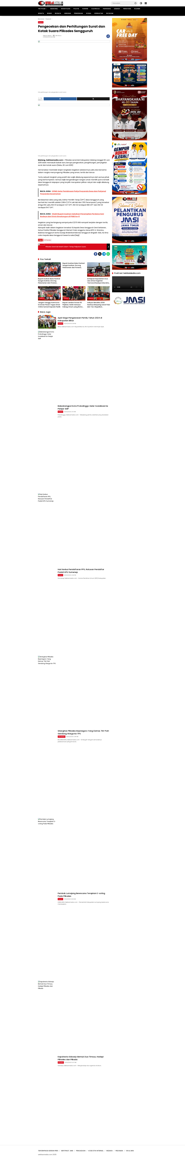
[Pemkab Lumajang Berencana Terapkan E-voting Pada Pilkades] (47, 898)
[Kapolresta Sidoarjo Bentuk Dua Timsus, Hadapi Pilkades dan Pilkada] (47, 1061)
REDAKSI (109, 1151)
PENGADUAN (80, 1151)
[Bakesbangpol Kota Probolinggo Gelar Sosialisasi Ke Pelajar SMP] (47, 411)
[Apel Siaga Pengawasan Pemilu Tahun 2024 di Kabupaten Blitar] (47, 322)
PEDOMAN (119, 1151)
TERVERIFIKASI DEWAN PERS (48, 1151)
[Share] (60, 98)
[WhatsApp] (108, 254)
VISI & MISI (130, 1151)
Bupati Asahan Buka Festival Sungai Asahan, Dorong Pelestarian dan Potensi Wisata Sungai (49, 281)
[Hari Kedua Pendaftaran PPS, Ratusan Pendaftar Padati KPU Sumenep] (47, 573)
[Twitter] (100, 254)
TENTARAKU (61, 736)
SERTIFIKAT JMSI (67, 1151)
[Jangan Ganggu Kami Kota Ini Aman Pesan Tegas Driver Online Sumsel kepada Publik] (49, 293)
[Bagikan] (108, 36)
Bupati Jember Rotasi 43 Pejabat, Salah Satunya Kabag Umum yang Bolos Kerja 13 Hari (72, 305)
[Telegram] (104, 254)
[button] (135, 3)
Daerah (41, 22)
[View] (93, 98)
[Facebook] (95, 254)
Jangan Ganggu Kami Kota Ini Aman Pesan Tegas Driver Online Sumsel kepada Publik (49, 305)
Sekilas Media (47, 35)
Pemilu (48, 240)
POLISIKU (60, 1062)
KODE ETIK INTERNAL (95, 1151)
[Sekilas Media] (50, 3)
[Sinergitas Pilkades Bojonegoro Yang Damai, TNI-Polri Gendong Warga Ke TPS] (47, 736)
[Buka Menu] (145, 3)
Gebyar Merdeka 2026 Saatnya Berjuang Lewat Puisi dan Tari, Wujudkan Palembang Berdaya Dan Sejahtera (98, 305)
